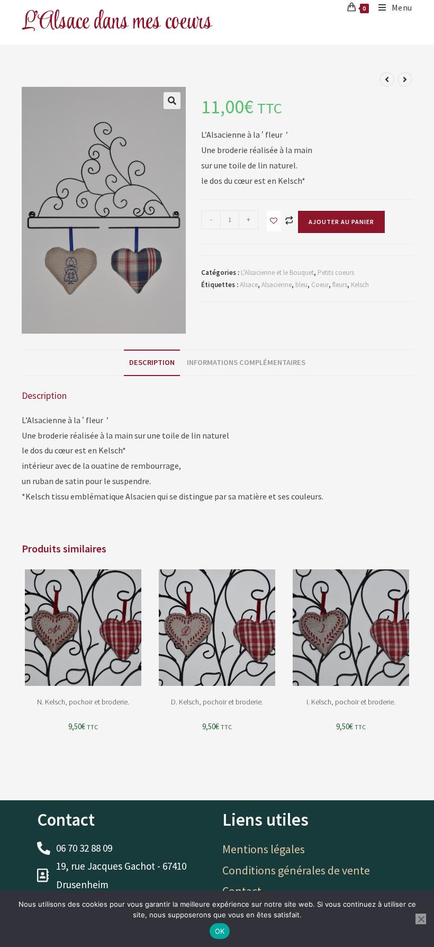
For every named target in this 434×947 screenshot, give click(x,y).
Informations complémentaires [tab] (246, 362)
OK (220, 931)
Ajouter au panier (341, 222)
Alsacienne (276, 284)
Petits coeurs (336, 272)
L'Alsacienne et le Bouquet (277, 272)
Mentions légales (263, 849)
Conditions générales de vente (296, 870)
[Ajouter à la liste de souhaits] (274, 221)
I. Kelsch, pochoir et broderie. (350, 702)
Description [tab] (152, 362)
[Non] (420, 919)
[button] (172, 100)
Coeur (320, 284)
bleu (301, 284)
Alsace (249, 284)
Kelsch (360, 284)
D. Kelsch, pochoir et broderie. (217, 702)
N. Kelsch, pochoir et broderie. (83, 702)
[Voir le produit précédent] (386, 79)
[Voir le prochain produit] (404, 79)
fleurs (339, 284)
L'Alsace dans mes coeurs (117, 22)
